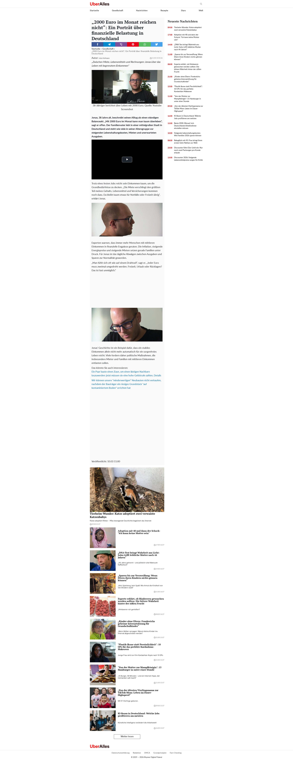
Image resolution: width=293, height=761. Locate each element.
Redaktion (137, 753)
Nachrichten (142, 11)
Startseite (94, 11)
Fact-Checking (175, 753)
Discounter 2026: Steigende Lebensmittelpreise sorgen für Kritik (188, 159)
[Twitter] (157, 44)
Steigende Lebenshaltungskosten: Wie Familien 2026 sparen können (187, 134)
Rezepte (164, 11)
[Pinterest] (133, 44)
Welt (201, 11)
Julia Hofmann (104, 58)
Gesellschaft (117, 11)
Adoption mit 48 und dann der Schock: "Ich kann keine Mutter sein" (186, 37)
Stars (183, 11)
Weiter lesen (127, 736)
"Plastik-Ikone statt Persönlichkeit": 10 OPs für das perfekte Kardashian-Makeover (188, 89)
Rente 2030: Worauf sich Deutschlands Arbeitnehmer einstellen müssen (185, 125)
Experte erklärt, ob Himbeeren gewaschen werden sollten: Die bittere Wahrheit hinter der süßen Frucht (187, 68)
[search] (201, 4)
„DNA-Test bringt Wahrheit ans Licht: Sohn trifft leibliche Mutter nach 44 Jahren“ (187, 47)
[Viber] (121, 44)
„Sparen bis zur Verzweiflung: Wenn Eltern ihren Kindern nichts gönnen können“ (188, 57)
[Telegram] (109, 44)
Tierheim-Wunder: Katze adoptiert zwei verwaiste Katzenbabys (188, 29)
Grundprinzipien (159, 753)
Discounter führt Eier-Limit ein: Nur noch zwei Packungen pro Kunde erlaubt (188, 150)
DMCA (147, 753)
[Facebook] (97, 44)
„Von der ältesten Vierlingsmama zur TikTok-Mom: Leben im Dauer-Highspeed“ (188, 108)
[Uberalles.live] (99, 3)
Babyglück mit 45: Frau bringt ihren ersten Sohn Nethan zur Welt (188, 141)
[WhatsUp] (145, 44)
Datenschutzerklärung (120, 753)
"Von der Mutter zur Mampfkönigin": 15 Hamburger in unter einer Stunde (187, 98)
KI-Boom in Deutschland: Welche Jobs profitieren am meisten (187, 117)
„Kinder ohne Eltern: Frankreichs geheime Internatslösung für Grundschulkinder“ (187, 79)
